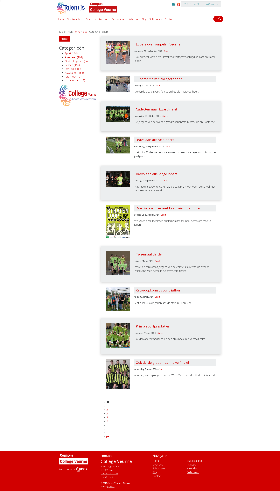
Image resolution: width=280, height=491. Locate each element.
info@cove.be (211, 4)
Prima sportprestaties (153, 326)
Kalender (133, 19)
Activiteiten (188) (74, 72)
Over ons (90, 19)
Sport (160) (71, 53)
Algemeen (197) (74, 57)
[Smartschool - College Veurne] (178, 4)
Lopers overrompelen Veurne (158, 44)
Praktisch (104, 19)
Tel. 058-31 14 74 (109, 473)
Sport (166, 51)
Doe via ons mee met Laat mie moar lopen (168, 208)
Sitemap (126, 483)
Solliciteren (155, 19)
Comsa (111, 486)
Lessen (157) (72, 65)
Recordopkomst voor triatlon (158, 290)
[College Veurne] (71, 8)
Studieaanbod (75, 19)
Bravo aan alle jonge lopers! (157, 174)
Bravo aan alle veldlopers (155, 139)
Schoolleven (119, 19)
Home (60, 19)
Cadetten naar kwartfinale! (156, 109)
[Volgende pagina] (107, 436)
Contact (168, 19)
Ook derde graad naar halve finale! (162, 362)
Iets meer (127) (74, 76)
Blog (144, 19)
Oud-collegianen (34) (76, 61)
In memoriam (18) (75, 80)
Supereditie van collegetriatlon (159, 79)
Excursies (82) (73, 69)
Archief (64, 39)
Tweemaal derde (149, 254)
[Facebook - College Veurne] (173, 4)
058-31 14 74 (191, 4)
